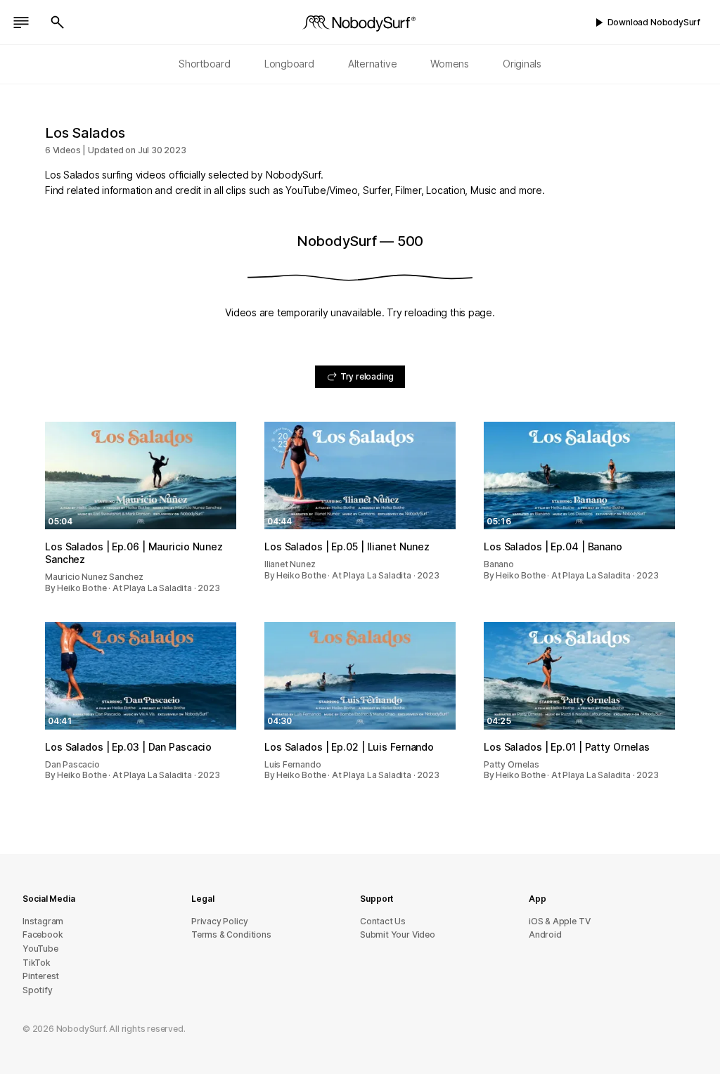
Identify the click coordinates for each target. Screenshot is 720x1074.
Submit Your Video (397, 934)
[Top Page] (360, 22)
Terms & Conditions (231, 934)
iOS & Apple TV (559, 921)
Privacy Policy (219, 921)
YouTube (40, 948)
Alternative (372, 64)
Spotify (37, 990)
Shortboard (205, 64)
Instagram (42, 921)
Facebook (42, 934)
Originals (522, 64)
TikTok (36, 962)
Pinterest (40, 976)
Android (545, 934)
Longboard (289, 64)
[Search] (58, 22)
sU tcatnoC (383, 921)
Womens (449, 64)
